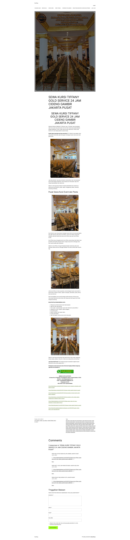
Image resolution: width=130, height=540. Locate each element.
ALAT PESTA (37, 420)
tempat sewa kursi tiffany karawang (83, 431)
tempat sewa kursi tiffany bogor (72, 428)
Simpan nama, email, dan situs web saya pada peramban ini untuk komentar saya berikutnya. (64, 524)
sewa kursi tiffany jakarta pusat (72, 424)
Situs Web (50, 517)
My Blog (36, 3)
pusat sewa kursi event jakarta (76, 420)
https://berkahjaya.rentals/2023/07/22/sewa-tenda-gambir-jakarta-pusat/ (64, 390)
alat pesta (68, 420)
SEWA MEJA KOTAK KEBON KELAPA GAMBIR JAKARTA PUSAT (65, 453)
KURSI (41, 420)
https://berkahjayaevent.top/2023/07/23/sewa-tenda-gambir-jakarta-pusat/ (64, 405)
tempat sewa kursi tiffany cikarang (85, 428)
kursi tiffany (45, 420)
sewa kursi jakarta (78, 423)
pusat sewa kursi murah (86, 420)
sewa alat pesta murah (89, 421)
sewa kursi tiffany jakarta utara (82, 425)
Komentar (50, 495)
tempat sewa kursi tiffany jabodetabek (83, 429)
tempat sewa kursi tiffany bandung (75, 427)
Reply (53, 461)
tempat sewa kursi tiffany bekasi (89, 427)
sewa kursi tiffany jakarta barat (88, 423)
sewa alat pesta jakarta (80, 421)
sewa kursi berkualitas (70, 423)
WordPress (93, 536)
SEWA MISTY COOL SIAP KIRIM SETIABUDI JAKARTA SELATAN (65, 465)
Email (49, 512)
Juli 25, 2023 (54, 455)
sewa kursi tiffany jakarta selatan (84, 424)
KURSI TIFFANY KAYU (52, 420)
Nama (50, 507)
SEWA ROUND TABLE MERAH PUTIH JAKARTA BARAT (63, 477)
